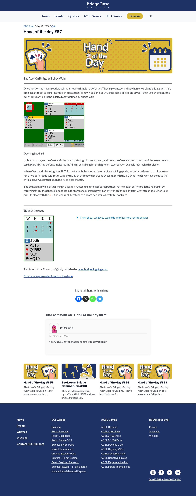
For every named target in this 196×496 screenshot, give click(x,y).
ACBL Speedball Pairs (113, 453)
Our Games (58, 419)
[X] (85, 299)
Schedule (154, 431)
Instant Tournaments (62, 449)
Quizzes (22, 431)
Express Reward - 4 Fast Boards (69, 466)
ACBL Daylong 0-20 (112, 444)
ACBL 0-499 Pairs (111, 436)
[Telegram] (99, 299)
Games (153, 427)
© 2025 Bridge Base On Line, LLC (165, 479)
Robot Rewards (59, 431)
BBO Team (29, 26)
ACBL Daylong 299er (112, 449)
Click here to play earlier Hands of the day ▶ (48, 276)
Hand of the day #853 (152, 382)
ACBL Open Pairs (110, 431)
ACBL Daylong (109, 427)
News (20, 419)
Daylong (56, 427)
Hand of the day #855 (38, 382)
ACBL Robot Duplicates (114, 458)
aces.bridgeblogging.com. (92, 269)
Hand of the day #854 (114, 382)
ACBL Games (109, 419)
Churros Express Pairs (63, 453)
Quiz (53, 26)
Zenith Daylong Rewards (65, 462)
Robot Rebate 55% (61, 440)
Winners (153, 436)
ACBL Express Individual (114, 462)
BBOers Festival (159, 419)
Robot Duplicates (60, 436)
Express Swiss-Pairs (62, 444)
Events (21, 425)
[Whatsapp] (92, 299)
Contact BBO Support (30, 444)
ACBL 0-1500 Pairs (111, 440)
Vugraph (22, 438)
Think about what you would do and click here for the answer (114, 217)
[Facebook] (78, 299)
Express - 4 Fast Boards (64, 458)
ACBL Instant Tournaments (115, 466)
